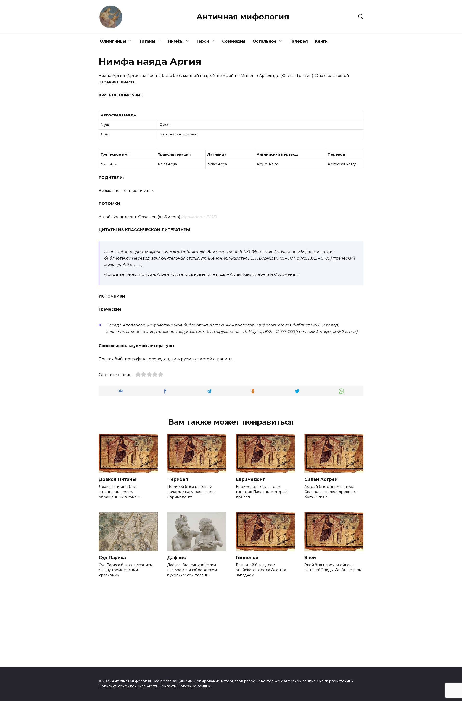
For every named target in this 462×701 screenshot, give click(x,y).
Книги (321, 41)
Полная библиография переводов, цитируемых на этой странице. (166, 359)
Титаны (147, 41)
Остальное (264, 41)
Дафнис (176, 557)
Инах (149, 190)
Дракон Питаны (117, 479)
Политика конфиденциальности (128, 686)
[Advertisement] (231, 617)
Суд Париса (112, 557)
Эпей (310, 557)
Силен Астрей (321, 479)
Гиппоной (247, 557)
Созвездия (233, 41)
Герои (203, 41)
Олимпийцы (113, 41)
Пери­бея (177, 479)
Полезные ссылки (194, 686)
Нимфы (176, 41)
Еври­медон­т (250, 479)
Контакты (168, 686)
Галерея (298, 41)
